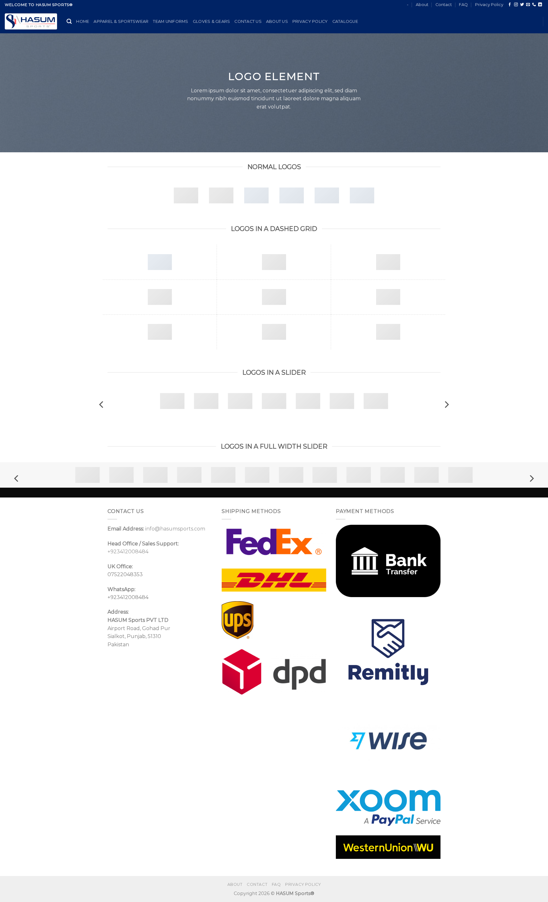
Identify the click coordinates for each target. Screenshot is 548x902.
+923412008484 (128, 552)
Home (82, 21)
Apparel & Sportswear (121, 21)
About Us (277, 21)
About (422, 4)
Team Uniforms (170, 21)
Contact (443, 4)
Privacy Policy (489, 4)
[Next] (446, 404)
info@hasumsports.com (175, 529)
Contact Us (248, 21)
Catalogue (345, 21)
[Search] (69, 21)
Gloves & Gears (211, 21)
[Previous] (102, 404)
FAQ (463, 4)
